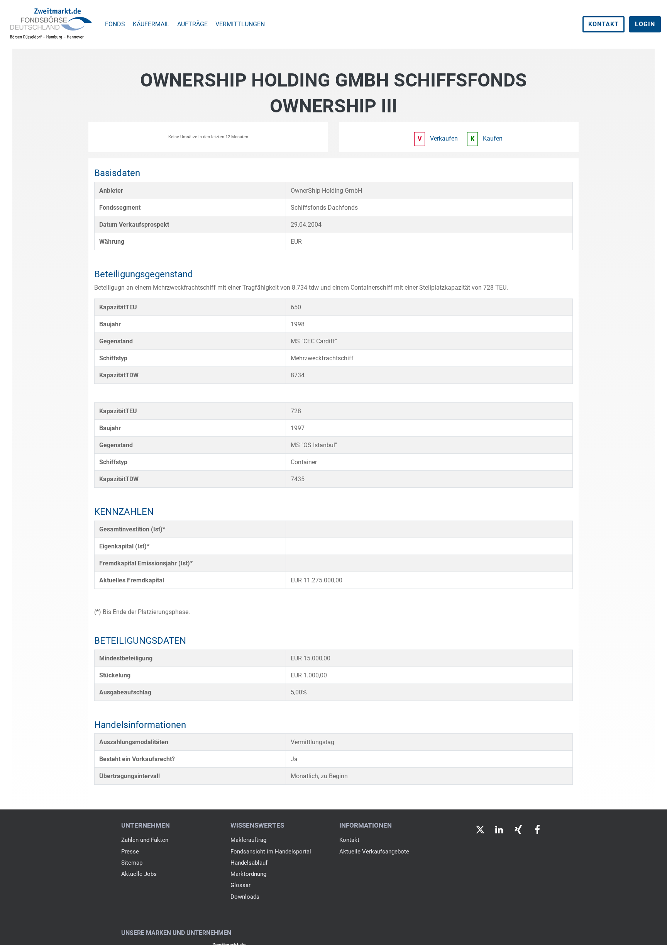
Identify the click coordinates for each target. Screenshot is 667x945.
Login (645, 24)
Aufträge (192, 24)
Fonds (115, 24)
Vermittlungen (240, 24)
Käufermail (151, 24)
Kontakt (603, 24)
